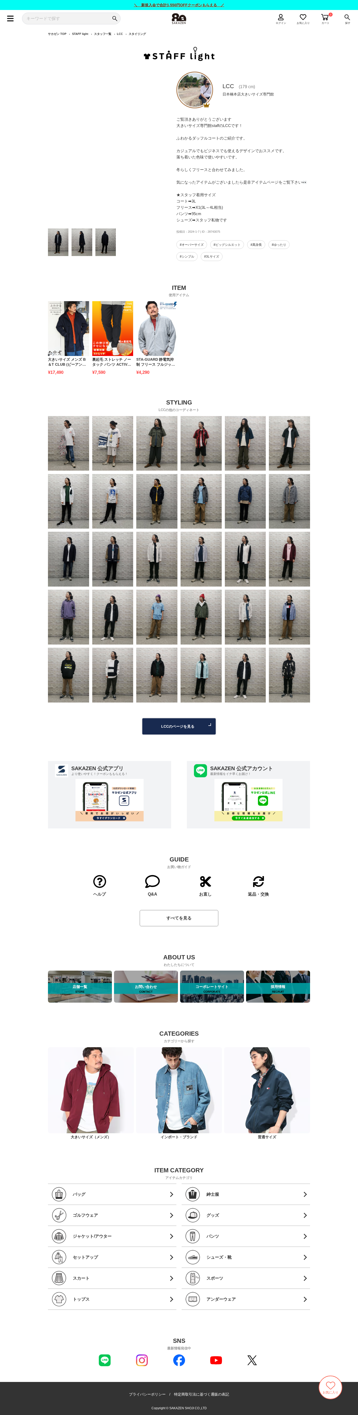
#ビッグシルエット (227, 245)
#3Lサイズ (211, 256)
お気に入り (303, 23)
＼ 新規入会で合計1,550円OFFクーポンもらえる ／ (179, 5)
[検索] (115, 18)
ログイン (281, 23)
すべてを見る (179, 918)
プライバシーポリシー (147, 1394)
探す (347, 23)
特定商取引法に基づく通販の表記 (201, 1394)
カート (325, 23)
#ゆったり (279, 245)
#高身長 (256, 245)
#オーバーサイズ (192, 245)
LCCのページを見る (177, 726)
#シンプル (187, 256)
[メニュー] (10, 18)
